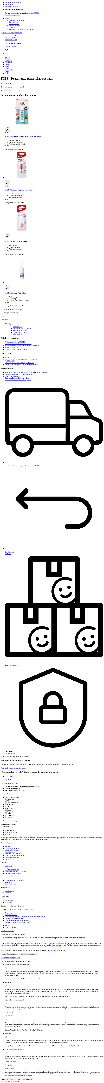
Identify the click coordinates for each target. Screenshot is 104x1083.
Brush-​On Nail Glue (16, 241)
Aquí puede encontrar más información (13, 768)
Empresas (8, 859)
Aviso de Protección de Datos (55, 950)
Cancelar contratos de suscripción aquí (17, 922)
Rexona (7, 357)
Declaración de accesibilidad (14, 918)
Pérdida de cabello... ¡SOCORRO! (16, 342)
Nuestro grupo (9, 891)
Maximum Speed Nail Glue (18, 190)
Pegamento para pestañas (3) (22, 328)
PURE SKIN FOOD (11, 347)
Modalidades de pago (12, 850)
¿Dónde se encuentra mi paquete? (15, 871)
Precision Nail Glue (15, 293)
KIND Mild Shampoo (12, 376)
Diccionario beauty (11, 884)
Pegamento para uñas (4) (21, 330)
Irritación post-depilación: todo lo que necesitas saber (22, 345)
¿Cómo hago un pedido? (13, 848)
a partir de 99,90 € (22, 13)
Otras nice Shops (10, 927)
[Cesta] (54, 53)
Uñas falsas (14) (18, 334)
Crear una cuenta (10, 46)
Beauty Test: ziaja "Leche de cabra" (16, 349)
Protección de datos (11, 915)
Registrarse (8, 868)
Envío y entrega (10, 852)
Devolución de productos (13, 854)
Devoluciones (13, 22)
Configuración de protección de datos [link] (17, 920)
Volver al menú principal (13, 2)
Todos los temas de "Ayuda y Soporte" (21, 29)
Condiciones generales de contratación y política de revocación (25, 916)
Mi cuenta (8, 846)
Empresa (7, 925)
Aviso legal (8, 913)
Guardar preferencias (8, 1079)
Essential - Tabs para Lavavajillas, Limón (18, 380)
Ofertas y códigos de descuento (15, 855)
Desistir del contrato (7, 931)
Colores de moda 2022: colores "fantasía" (18, 344)
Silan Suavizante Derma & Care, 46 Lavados (19, 363)
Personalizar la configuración (28, 954)
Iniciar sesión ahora (11, 40)
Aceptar (4, 954)
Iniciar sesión (9, 866)
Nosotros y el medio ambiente (14, 880)
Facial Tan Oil (9, 361)
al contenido (9, 4)
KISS (10, 325)
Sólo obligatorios (13, 954)
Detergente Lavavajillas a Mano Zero (17, 378)
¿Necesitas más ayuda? (12, 857)
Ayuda (7, 18)
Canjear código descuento (13, 873)
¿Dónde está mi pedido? (16, 20)
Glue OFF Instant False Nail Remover (23, 136)
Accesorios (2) (17, 327)
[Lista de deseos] (6, 50)
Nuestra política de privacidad (10, 958)
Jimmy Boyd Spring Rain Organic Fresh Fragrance (21, 364)
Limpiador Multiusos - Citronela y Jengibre (18, 374)
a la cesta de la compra (12, 6)
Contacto (12, 27)
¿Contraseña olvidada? (12, 870)
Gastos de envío (14, 24)
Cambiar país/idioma (17, 906)
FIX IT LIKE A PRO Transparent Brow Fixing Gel (21, 359)
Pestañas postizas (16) (20, 332)
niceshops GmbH (15, 909)
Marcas (7, 323)
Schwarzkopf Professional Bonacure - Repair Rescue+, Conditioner (26, 372)
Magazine (8, 882)
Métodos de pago (14, 25)
